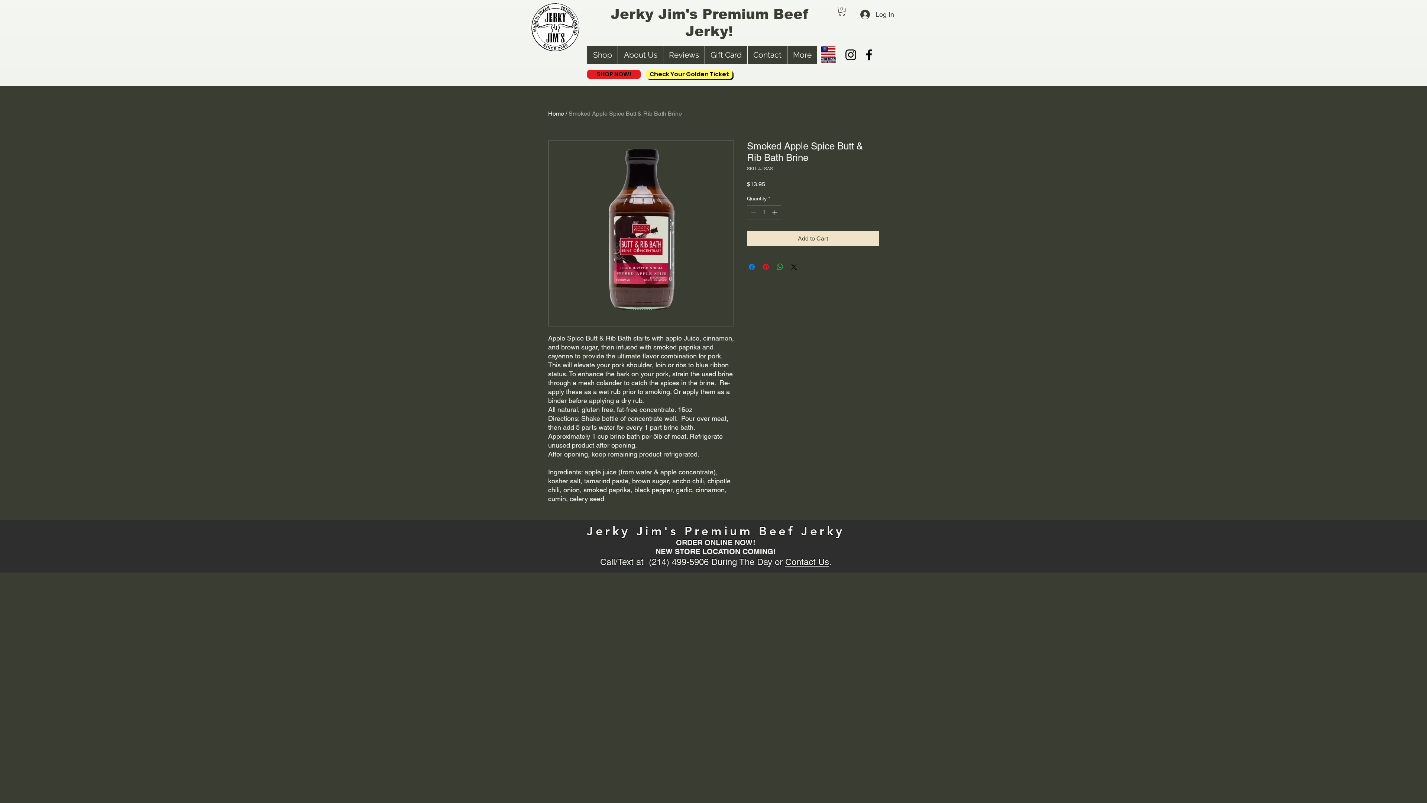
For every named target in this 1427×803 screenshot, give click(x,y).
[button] (842, 11)
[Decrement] (752, 212)
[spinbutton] (764, 212)
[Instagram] (851, 55)
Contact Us (807, 562)
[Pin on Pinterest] (765, 266)
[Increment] (775, 212)
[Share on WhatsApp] (780, 266)
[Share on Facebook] (751, 266)
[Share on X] (794, 266)
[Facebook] (869, 55)
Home (556, 113)
